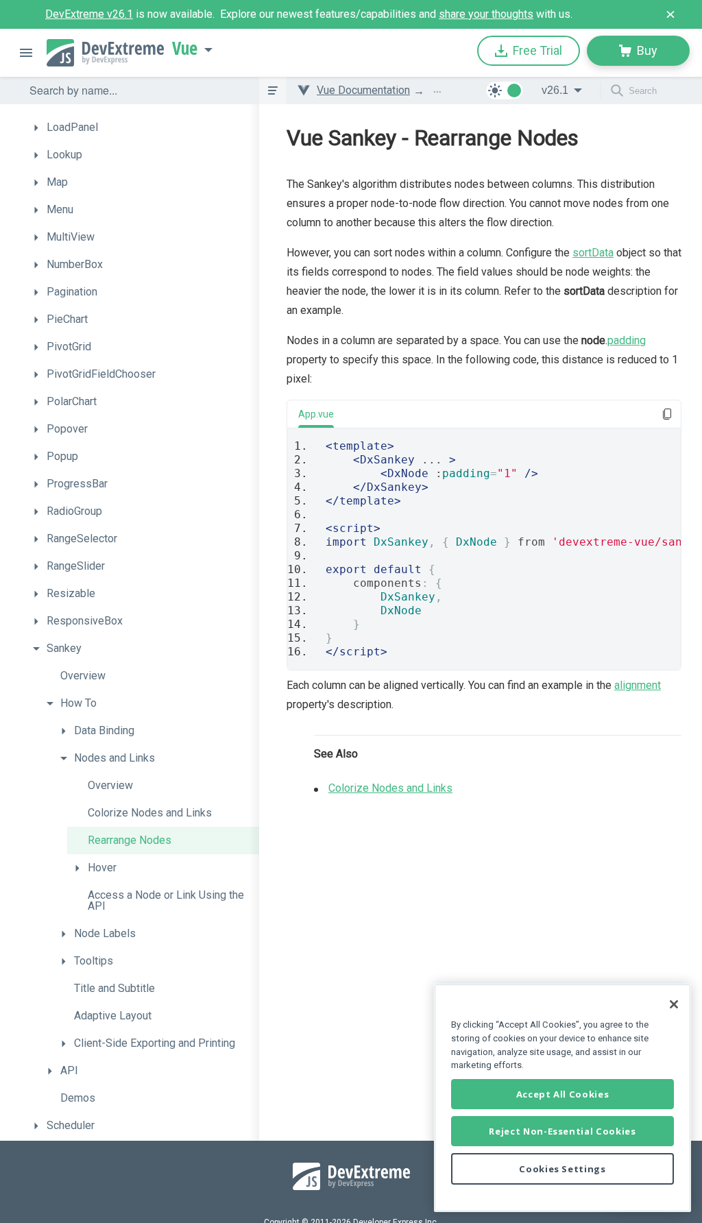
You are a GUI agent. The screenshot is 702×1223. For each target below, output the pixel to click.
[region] (562, 1098)
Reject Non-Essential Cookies (562, 1131)
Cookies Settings (562, 1169)
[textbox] (135, 90)
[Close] (674, 1004)
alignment (637, 685)
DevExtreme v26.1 (89, 14)
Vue (184, 48)
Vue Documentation (363, 90)
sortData (593, 252)
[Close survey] (670, 14)
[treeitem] (142, 127)
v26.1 (555, 90)
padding (626, 340)
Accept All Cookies (562, 1094)
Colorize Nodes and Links (390, 788)
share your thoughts (486, 14)
